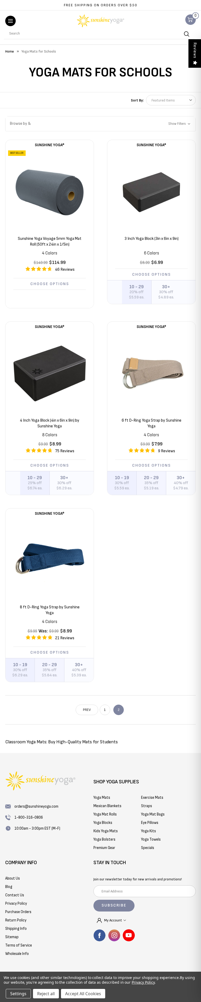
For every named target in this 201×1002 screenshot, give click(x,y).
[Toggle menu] (10, 21)
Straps (146, 805)
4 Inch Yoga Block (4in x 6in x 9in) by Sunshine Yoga (49, 423)
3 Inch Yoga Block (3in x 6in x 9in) (151, 238)
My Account (113, 920)
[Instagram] (114, 935)
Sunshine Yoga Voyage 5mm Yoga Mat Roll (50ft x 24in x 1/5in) (49, 241)
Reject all (46, 994)
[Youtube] (129, 935)
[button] (100, 123)
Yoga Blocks (102, 822)
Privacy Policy (143, 982)
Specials (147, 847)
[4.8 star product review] (39, 452)
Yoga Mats (101, 797)
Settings (18, 994)
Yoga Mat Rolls (105, 814)
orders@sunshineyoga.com (36, 806)
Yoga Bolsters (104, 839)
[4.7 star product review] (38, 270)
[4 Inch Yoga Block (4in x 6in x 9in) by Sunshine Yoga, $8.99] (49, 373)
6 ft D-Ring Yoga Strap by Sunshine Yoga (151, 423)
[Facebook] (99, 935)
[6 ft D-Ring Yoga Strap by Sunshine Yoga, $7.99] (151, 373)
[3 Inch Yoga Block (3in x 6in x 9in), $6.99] (151, 192)
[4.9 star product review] (39, 639)
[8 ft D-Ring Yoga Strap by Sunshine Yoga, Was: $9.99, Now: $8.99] (49, 560)
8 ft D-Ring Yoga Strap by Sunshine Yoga (50, 610)
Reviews (194, 50)
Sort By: (137, 100)
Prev (87, 709)
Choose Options (49, 283)
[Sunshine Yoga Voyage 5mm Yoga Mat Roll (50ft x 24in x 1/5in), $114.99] (49, 192)
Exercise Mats (152, 797)
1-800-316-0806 (28, 817)
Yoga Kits (148, 831)
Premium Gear (104, 847)
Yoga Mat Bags (153, 814)
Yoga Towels (151, 839)
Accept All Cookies (83, 994)
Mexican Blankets (107, 805)
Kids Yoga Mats (105, 831)
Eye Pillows (149, 822)
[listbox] (171, 100)
